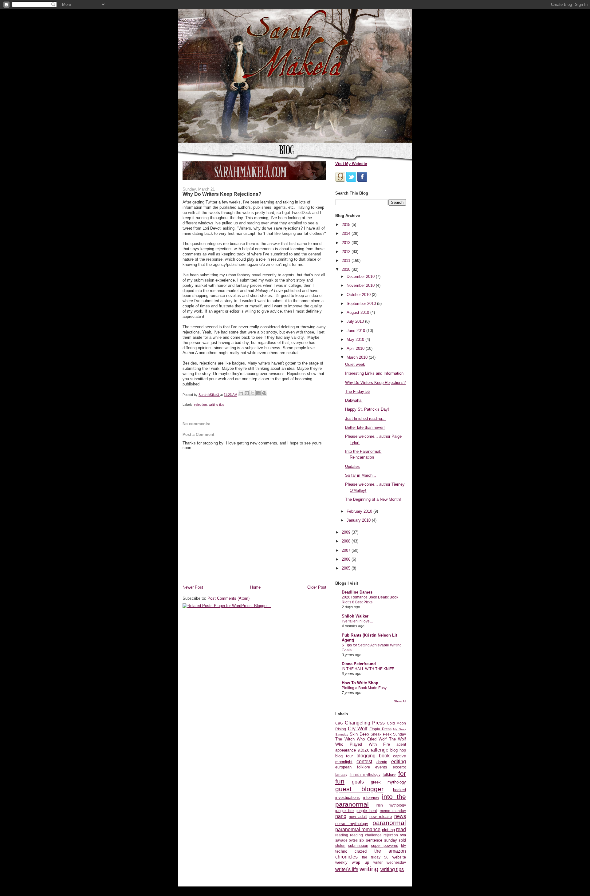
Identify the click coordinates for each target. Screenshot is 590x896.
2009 (347, 532)
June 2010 (356, 330)
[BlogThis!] (247, 393)
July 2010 (356, 321)
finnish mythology (365, 774)
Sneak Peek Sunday (388, 734)
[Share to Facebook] (258, 393)
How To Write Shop (360, 683)
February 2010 (360, 511)
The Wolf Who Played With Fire (370, 742)
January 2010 (359, 520)
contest (364, 761)
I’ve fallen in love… (357, 621)
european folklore (352, 767)
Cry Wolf (358, 728)
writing (369, 868)
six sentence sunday (378, 840)
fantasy (341, 774)
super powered (384, 845)
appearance (345, 750)
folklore (389, 774)
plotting (388, 829)
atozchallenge (373, 749)
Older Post (316, 587)
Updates (352, 466)
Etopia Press (380, 729)
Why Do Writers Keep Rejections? (375, 382)
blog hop (398, 750)
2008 (347, 541)
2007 (347, 550)
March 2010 (358, 357)
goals (358, 781)
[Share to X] (253, 393)
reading (341, 835)
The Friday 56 (357, 391)
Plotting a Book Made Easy (364, 688)
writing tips (216, 404)
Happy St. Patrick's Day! (367, 409)
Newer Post (193, 587)
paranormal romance (357, 829)
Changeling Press (365, 722)
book (384, 755)
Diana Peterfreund (359, 663)
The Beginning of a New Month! (373, 499)
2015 (347, 224)
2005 (347, 568)
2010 (347, 269)
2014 (347, 233)
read (401, 829)
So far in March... (360, 475)
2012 (347, 251)
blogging (366, 755)
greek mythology (388, 782)
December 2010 (361, 276)
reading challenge (365, 835)
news (400, 816)
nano (340, 816)
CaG (339, 723)
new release (380, 816)
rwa (403, 835)
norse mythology (351, 823)
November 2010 (361, 285)
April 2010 (356, 348)
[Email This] (241, 393)
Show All (400, 701)
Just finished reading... (365, 418)
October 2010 (359, 294)
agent (401, 744)
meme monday (393, 811)
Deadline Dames (357, 592)
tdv (403, 845)
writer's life (346, 869)
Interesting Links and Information (374, 373)
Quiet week (355, 364)
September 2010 (362, 303)
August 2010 (358, 312)
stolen (340, 845)
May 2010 (356, 339)
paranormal (389, 822)
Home (255, 587)
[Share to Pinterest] (264, 393)
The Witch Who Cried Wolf (361, 739)
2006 (347, 559)
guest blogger (359, 788)
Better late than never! (365, 427)
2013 (347, 242)
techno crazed (351, 851)
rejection (200, 404)
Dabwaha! (354, 400)
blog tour (344, 756)
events (381, 767)
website (399, 857)
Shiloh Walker (355, 616)
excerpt (399, 767)
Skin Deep (359, 734)
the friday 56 (375, 857)
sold (402, 840)
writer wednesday (389, 862)
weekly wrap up (352, 862)
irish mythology (391, 805)
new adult (358, 816)
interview (371, 797)
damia (381, 762)
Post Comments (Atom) (228, 598)
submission (358, 845)
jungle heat (366, 810)
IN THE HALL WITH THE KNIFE (368, 669)
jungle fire (344, 810)
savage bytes (346, 840)
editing (398, 761)
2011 (347, 260)
